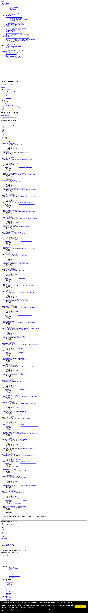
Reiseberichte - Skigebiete (11, 47)
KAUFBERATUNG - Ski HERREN (28, 174)
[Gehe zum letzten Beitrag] (18, 148)
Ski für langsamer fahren (8, 321)
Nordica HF (6, 151)
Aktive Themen (12, 574)
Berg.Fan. (7, 396)
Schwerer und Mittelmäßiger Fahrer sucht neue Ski (14, 188)
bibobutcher (7, 152)
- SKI (9, 35)
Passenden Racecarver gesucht (10, 217)
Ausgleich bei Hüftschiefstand (9, 380)
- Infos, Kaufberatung (13, 43)
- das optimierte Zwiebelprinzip (17, 38)
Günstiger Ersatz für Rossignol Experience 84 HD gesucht (16, 461)
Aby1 (6, 204)
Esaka (6, 196)
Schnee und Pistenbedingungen (10, 365)
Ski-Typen (8, 593)
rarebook (7, 322)
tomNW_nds (8, 359)
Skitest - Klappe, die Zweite (9, 484)
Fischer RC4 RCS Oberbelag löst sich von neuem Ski (15, 439)
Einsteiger (8, 580)
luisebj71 (7, 329)
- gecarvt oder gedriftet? (15, 24)
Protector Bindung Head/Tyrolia (10, 491)
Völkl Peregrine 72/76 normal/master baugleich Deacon (15, 373)
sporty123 (7, 255)
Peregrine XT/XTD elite (8, 402)
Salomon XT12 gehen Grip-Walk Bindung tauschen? (14, 506)
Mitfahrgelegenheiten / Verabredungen (27, 211)
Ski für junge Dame (7, 447)
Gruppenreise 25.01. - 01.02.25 (10, 395)
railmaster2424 (8, 455)
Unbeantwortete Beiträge (14, 576)
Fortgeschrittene (9, 582)
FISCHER (21, 352)
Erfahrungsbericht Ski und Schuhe (10, 306)
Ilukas (7, 270)
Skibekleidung (9, 597)
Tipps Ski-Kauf (9, 591)
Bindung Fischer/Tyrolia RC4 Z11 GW (11, 476)
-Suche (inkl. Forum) (13, 56)
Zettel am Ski (6, 276)
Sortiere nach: (17, 516)
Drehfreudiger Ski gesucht (9, 195)
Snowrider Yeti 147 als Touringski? (11, 498)
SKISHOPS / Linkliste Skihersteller (14, 52)
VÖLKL (21, 374)
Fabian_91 (7, 241)
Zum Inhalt (3, 87)
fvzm (6, 337)
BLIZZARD (22, 278)
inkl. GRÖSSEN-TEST (17, 40)
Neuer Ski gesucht (7, 247)
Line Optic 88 (6, 291)
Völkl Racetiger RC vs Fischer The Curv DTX (13, 424)
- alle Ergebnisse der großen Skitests (16, 28)
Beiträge (13, 7)
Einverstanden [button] (80, 606)
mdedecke (7, 189)
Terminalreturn (8, 500)
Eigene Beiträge (12, 571)
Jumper (7, 470)
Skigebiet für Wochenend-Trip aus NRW (12, 454)
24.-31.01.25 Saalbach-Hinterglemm (11, 210)
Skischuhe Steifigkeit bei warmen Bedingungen (13, 358)
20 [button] (3, 134)
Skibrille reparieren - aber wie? (10, 239)
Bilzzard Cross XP (7, 410)
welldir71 (7, 218)
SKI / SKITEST (6, 26)
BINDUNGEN (24, 233)
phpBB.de (15, 552)
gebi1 (6, 292)
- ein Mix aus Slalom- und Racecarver (19, 34)
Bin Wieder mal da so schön (9, 343)
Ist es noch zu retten (7, 417)
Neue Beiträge (12, 569)
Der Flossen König (9, 344)
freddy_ (7, 374)
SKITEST (8, 589)
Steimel (6, 477)
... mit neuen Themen (13, 29)
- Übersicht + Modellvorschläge (15, 31)
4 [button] (3, 130)
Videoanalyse (9, 584)
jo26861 (7, 285)
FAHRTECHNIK (7, 15)
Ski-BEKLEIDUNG (25, 226)
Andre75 (7, 174)
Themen (12, 12)
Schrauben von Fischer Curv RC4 (10, 469)
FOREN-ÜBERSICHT (14, 6)
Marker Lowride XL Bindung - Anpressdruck (13, 232)
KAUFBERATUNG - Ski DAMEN (27, 204)
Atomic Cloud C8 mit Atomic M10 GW (12, 269)
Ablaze (6, 433)
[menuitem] (12, 91)
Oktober (7, 263)
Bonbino (8, 300)
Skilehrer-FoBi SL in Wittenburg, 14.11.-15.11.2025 (14, 262)
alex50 (6, 211)
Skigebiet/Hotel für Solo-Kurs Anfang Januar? (13, 432)
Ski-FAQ (8, 590)
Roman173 (7, 411)
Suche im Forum (12, 14)
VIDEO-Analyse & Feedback (25, 159)
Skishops (8, 594)
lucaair (6, 181)
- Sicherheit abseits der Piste (14, 23)
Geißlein (7, 366)
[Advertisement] (44, 69)
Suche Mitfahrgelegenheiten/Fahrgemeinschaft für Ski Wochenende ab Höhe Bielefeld (22, 328)
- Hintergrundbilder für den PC (15, 49)
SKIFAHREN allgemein (26, 241)
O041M (7, 463)
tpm (6, 381)
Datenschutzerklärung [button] (17, 610)
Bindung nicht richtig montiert (9, 143)
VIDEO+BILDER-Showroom (31, 344)
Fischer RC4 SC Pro (7, 350)
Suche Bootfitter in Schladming (10, 254)
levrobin (7, 389)
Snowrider (25, 500)
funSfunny (7, 233)
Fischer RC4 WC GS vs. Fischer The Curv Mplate (14, 173)
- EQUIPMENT (11, 44)
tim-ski (6, 159)
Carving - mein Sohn (7, 165)
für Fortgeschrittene (14, 18)
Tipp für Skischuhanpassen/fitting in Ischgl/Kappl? (14, 336)
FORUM (5, 4)
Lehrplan (8, 583)
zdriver (6, 248)
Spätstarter (7, 485)
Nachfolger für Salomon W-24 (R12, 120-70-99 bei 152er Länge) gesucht (19, 202)
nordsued (7, 403)
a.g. (6, 315)
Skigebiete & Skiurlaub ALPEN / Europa (29, 366)
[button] (3, 122)
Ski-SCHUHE (24, 152)
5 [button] (3, 131)
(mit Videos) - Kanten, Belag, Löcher (20, 39)
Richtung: (37, 516)
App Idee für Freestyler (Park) (9, 180)
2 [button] (3, 127)
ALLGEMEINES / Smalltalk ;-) (25, 315)
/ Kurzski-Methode (14, 17)
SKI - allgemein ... (25, 144)
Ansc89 (8, 144)
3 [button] (3, 129)
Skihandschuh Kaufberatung (9, 225)
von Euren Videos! (15, 20)
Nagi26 (6, 448)
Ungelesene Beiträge (13, 568)
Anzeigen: (4, 516)
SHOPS (5, 51)
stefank (6, 492)
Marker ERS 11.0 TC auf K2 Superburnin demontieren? (15, 299)
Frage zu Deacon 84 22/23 (9, 387)
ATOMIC (22, 270)
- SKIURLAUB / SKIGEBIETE (15, 50)
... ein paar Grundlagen (12, 22)
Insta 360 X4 (6, 284)
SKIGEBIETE (6, 45)
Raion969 (7, 226)
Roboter (7, 307)
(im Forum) (11, 54)
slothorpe (7, 507)
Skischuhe (8, 599)
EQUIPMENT (6, 36)
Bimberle (8, 426)
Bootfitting (12, 41)
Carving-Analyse (7, 158)
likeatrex (8, 440)
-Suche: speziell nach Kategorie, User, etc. (17, 57)
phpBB (7, 550)
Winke (6, 278)
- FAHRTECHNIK (12, 25)
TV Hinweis (6, 313)
